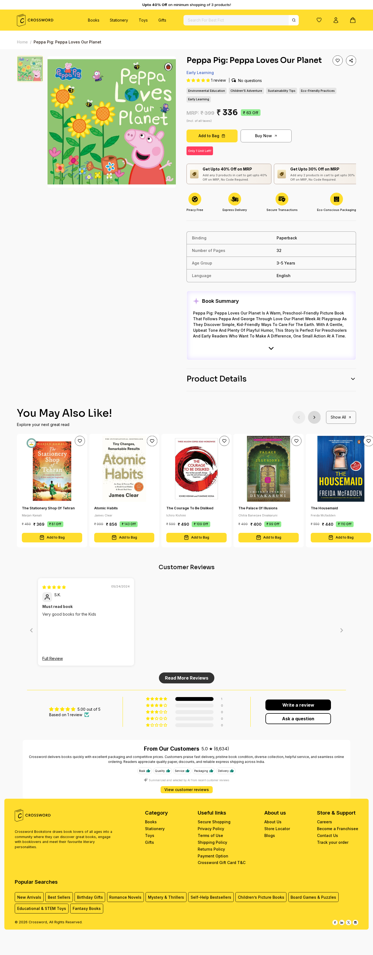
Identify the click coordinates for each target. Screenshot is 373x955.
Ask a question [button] (298, 718)
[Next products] (314, 417)
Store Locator (277, 828)
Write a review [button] (298, 705)
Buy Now (263, 135)
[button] (319, 20)
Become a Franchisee (337, 828)
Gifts (162, 20)
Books (93, 20)
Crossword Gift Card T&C (221, 862)
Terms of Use (210, 835)
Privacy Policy (211, 828)
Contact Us (327, 835)
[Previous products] (298, 417)
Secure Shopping (214, 821)
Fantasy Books (87, 908)
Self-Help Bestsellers (211, 897)
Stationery (119, 20)
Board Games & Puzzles (313, 897)
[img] (54, 587)
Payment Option (213, 856)
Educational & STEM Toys (41, 908)
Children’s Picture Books (261, 897)
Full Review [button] (52, 658)
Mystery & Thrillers (166, 897)
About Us (273, 821)
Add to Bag (209, 135)
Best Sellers (59, 897)
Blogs (269, 835)
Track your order (332, 842)
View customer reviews (186, 789)
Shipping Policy (212, 842)
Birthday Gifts (90, 897)
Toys (143, 20)
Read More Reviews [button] (186, 678)
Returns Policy (211, 849)
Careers (324, 821)
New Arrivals (29, 897)
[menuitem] (93, 20)
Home (22, 42)
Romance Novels (125, 897)
